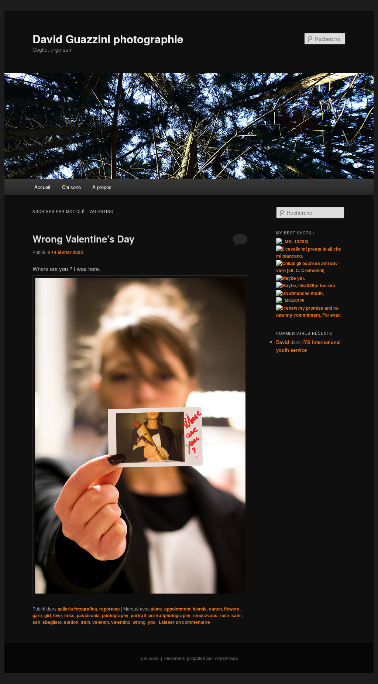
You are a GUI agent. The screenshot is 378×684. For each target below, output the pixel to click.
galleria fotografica (77, 608)
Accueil (42, 186)
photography (115, 615)
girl (47, 615)
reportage (109, 608)
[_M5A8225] (290, 300)
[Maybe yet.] (290, 278)
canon (215, 608)
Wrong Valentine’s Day (83, 238)
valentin (100, 622)
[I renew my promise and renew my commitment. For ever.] (311, 315)
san (36, 622)
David (282, 342)
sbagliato (52, 622)
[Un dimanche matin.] (300, 293)
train (85, 622)
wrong (139, 622)
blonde (200, 608)
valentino (120, 622)
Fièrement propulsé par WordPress (201, 658)
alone (156, 608)
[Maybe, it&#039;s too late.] (306, 285)
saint (236, 615)
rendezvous (205, 615)
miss (69, 615)
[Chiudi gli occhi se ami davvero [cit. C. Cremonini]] (311, 270)
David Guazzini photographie (107, 39)
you (151, 622)
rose (224, 615)
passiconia (88, 615)
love (57, 615)
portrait (138, 615)
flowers (232, 608)
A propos (101, 186)
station (71, 622)
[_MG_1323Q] (292, 241)
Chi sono (71, 186)
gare (37, 615)
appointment (177, 608)
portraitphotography (169, 615)
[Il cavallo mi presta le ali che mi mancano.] (311, 255)
